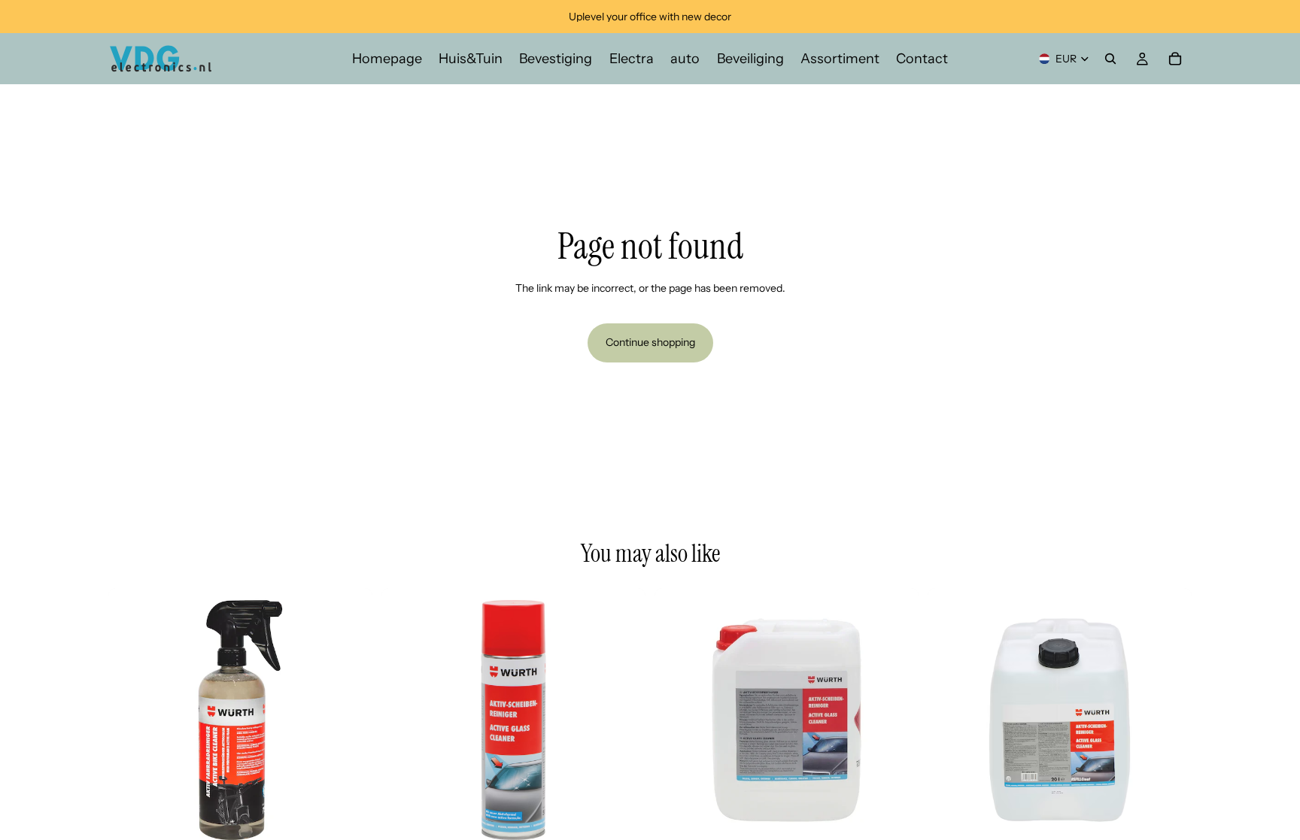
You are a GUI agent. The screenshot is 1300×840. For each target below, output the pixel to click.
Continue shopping (650, 342)
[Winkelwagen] (1175, 58)
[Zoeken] (1110, 58)
